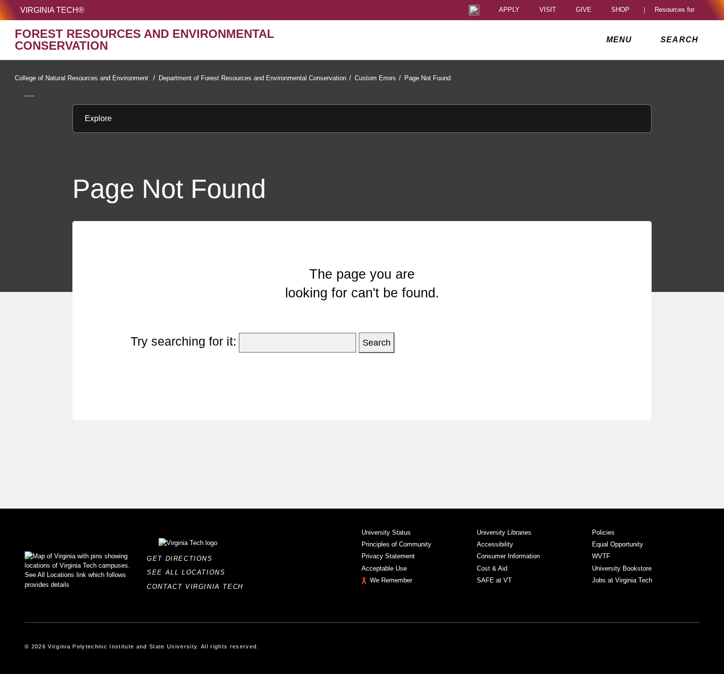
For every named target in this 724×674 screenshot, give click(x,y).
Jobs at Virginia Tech (622, 580)
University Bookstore (622, 568)
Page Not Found (427, 78)
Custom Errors (378, 78)
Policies (603, 532)
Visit (547, 10)
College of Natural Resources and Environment (85, 78)
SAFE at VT (494, 580)
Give (584, 10)
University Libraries (504, 532)
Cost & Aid (492, 568)
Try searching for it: (183, 341)
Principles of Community (396, 544)
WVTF (601, 556)
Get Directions (182, 558)
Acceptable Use (384, 568)
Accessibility (495, 544)
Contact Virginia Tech (198, 586)
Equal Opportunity (617, 544)
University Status (386, 532)
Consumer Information (508, 556)
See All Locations (188, 572)
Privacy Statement (388, 556)
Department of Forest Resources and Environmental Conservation (255, 78)
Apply (509, 10)
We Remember (391, 580)
